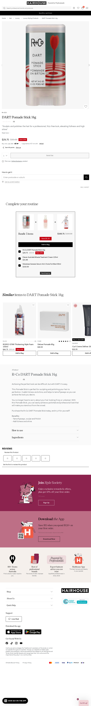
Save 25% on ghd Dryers (45, 13)
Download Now (49, 539)
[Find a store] (74, 8)
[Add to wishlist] (85, 106)
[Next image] (89, 65)
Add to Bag (45, 245)
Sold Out (49, 155)
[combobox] (5, 155)
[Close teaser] (78, 699)
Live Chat (15, 619)
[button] (15, 701)
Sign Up (46, 503)
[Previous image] (2, 65)
